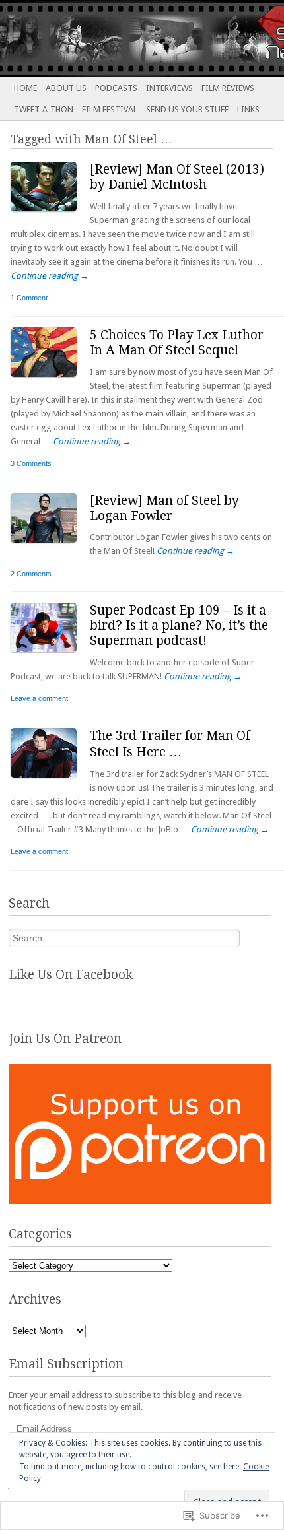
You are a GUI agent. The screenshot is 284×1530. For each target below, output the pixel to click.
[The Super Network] (113, 38)
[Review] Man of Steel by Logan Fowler (164, 508)
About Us (66, 88)
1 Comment (29, 298)
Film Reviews (227, 88)
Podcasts (116, 88)
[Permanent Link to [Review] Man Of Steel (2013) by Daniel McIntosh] (50, 214)
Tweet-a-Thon (43, 109)
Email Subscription (66, 1364)
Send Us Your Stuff (187, 109)
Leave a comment (39, 698)
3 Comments (31, 463)
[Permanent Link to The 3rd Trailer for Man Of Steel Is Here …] (50, 780)
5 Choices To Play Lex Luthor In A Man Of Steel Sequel (177, 342)
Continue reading (50, 276)
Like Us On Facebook (71, 974)
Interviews (169, 88)
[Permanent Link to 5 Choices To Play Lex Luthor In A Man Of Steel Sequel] (50, 380)
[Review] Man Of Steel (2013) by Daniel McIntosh (177, 177)
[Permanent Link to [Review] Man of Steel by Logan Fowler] (50, 545)
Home (25, 88)
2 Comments (31, 574)
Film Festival (109, 109)
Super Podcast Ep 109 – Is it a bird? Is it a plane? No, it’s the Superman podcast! (179, 625)
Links (248, 109)
